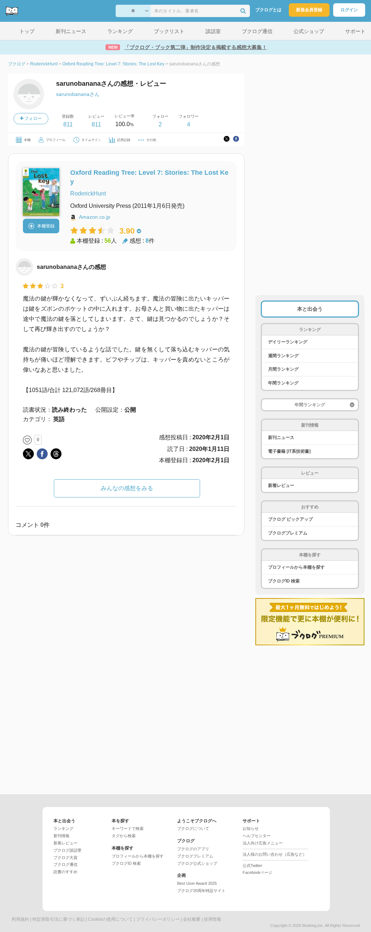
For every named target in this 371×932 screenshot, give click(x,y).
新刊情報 (61, 836)
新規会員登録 (309, 9)
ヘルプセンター (257, 836)
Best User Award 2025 (197, 883)
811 (68, 124)
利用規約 (20, 919)
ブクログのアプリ (193, 849)
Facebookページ (257, 872)
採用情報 (212, 919)
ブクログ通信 (65, 864)
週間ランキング (283, 355)
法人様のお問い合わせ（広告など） (275, 854)
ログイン (349, 9)
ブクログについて (193, 828)
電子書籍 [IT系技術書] (289, 451)
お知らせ (251, 828)
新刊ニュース (281, 437)
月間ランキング (283, 369)
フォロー (32, 118)
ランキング (63, 828)
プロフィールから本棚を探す (296, 567)
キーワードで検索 (128, 828)
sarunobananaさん (78, 94)
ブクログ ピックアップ (290, 519)
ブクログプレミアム (287, 533)
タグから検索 (124, 836)
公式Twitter (252, 865)
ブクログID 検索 (284, 581)
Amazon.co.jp (94, 217)
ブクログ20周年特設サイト (201, 890)
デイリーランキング (287, 341)
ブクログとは (268, 9)
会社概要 (191, 919)
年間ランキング (283, 383)
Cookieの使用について (110, 919)
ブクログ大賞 (65, 857)
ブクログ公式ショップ (197, 863)
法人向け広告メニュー (263, 843)
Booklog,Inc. (313, 925)
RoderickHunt (88, 193)
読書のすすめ (65, 872)
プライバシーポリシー (158, 919)
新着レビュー (281, 485)
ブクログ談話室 (67, 850)
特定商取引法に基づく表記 (58, 919)
